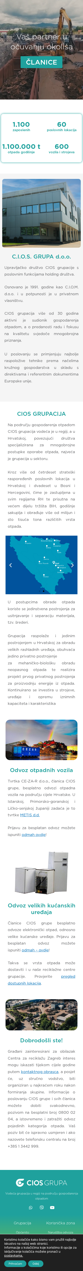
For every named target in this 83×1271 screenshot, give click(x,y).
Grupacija (22, 1223)
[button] (10, 565)
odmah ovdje (34, 834)
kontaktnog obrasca (40, 1072)
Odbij (36, 1263)
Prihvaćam (15, 1263)
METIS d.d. (30, 815)
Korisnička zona (60, 1223)
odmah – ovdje (35, 950)
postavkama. (13, 1255)
